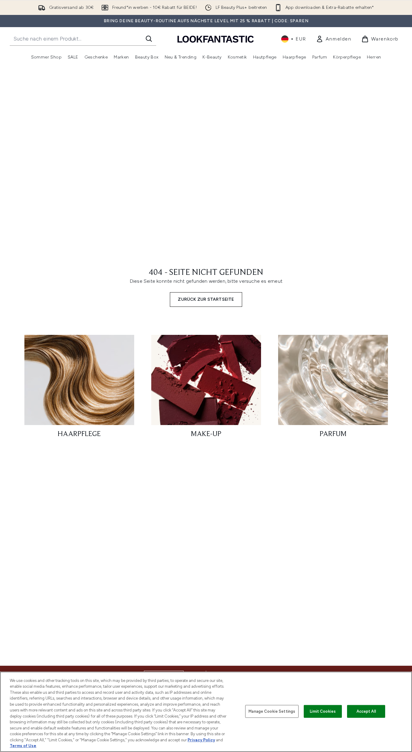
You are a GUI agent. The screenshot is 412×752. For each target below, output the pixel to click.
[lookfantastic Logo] (215, 39)
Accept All (366, 711)
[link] (333, 39)
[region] (206, 712)
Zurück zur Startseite (206, 299)
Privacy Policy (201, 740)
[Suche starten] (148, 38)
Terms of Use (23, 745)
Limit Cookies (323, 711)
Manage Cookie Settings (272, 711)
